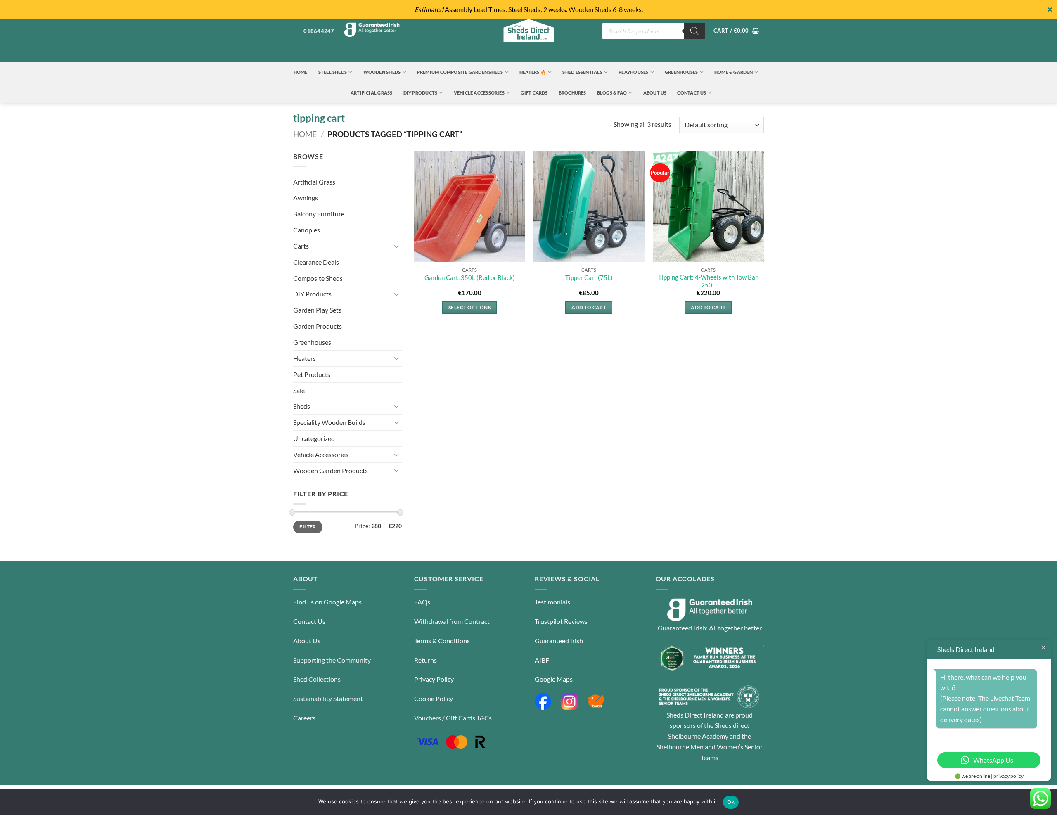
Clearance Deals (316, 262)
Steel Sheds (332, 72)
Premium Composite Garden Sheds (460, 72)
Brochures (572, 92)
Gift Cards (534, 92)
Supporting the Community (332, 660)
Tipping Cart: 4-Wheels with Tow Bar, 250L (708, 281)
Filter (307, 527)
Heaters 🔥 (532, 72)
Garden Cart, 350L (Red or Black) (469, 277)
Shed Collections (317, 679)
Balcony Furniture (318, 214)
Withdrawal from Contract (452, 621)
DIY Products (420, 92)
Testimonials (552, 602)
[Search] (694, 31)
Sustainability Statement (328, 698)
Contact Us (691, 92)
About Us (655, 92)
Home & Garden (733, 72)
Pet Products (311, 374)
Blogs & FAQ (612, 92)
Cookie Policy (433, 698)
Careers (304, 718)
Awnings (305, 197)
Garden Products (317, 326)
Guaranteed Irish (559, 640)
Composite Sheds (318, 278)
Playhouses (633, 72)
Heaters (304, 358)
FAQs (422, 602)
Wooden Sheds (382, 72)
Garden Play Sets (317, 310)
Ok (731, 801)
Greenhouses (681, 72)
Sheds (301, 406)
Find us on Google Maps (327, 602)
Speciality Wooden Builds (329, 422)
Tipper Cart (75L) (589, 277)
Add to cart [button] (588, 307)
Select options (469, 307)
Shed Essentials (582, 72)
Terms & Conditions (442, 640)
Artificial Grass (372, 92)
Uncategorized (314, 438)
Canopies (306, 230)
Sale (299, 390)
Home (301, 72)
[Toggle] (397, 246)
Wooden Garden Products (330, 470)
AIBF (542, 660)
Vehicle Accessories (479, 92)
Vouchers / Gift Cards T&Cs (453, 718)
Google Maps (554, 679)
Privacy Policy (434, 679)
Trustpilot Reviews (561, 621)
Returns (425, 660)
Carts (301, 246)
